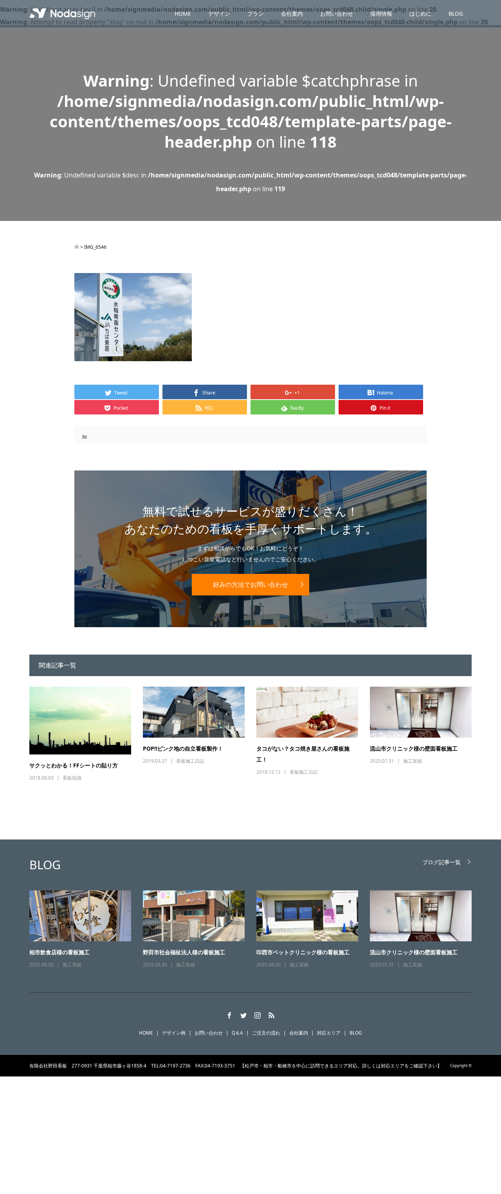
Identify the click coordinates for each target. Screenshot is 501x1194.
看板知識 (72, 777)
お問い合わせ (336, 13)
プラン (255, 13)
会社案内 (292, 13)
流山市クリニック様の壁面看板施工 (414, 748)
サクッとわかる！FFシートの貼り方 (73, 765)
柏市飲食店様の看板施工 (59, 952)
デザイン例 (174, 1032)
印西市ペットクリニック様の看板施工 (303, 952)
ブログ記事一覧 (441, 862)
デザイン (219, 13)
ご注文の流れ (266, 1032)
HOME (183, 13)
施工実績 (412, 761)
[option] (256, 930)
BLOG (456, 13)
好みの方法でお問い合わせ (250, 584)
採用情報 (381, 13)
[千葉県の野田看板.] (76, 247)
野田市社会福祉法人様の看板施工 (184, 952)
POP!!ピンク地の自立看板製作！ (183, 748)
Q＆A (237, 1032)
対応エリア (329, 1032)
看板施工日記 (190, 761)
